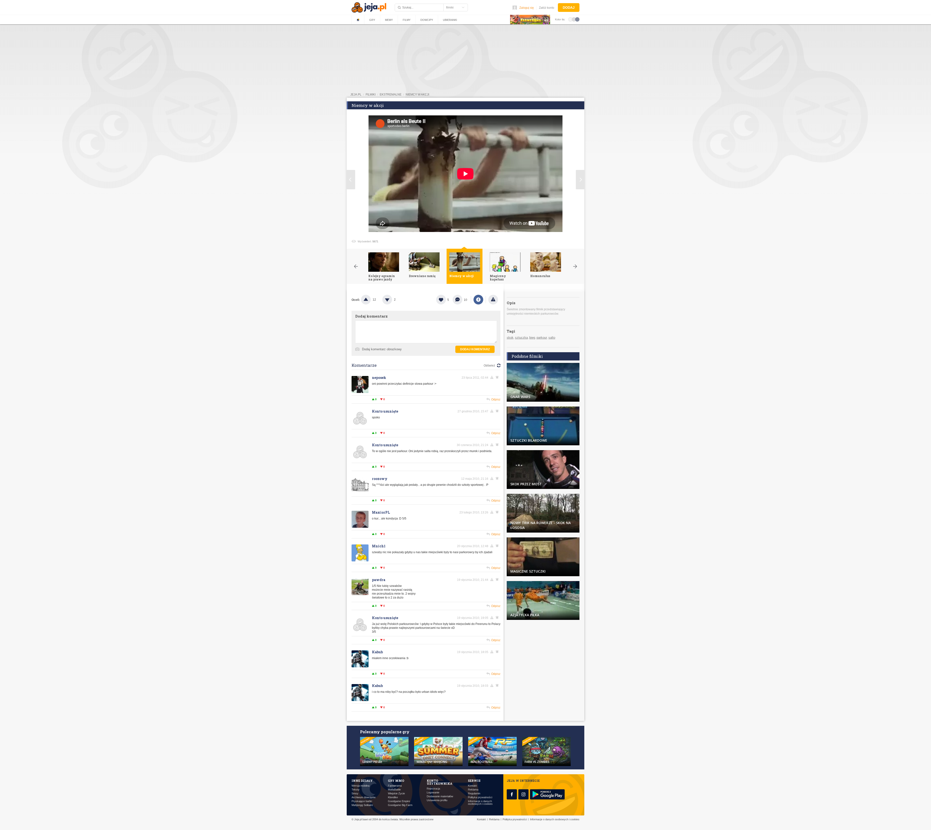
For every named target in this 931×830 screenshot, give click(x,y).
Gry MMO (396, 780)
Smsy (355, 793)
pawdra (378, 579)
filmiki (371, 94)
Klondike (393, 797)
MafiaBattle (394, 789)
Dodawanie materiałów (440, 796)
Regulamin (474, 793)
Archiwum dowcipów (364, 797)
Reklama (473, 789)
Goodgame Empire (399, 801)
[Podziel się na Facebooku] (478, 299)
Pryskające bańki (362, 801)
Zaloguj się (526, 7)
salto (551, 337)
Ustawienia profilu (437, 800)
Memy (389, 19)
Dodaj (569, 7)
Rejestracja (433, 788)
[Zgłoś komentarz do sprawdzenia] (492, 377)
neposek (379, 377)
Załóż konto (546, 7)
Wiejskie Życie (396, 793)
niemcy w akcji (417, 94)
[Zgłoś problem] (493, 299)
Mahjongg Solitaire (362, 805)
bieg (532, 337)
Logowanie (433, 792)
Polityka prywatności (480, 797)
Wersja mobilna (360, 785)
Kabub (377, 652)
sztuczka (521, 337)
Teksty (356, 789)
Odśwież (489, 365)
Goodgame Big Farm (400, 805)
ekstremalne (390, 94)
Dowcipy (426, 19)
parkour (542, 337)
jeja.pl (355, 94)
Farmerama (395, 785)
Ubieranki (450, 19)
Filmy (406, 19)
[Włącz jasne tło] (570, 19)
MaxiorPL (381, 512)
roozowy (379, 478)
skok (510, 337)
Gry (372, 19)
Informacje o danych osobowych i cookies (480, 802)
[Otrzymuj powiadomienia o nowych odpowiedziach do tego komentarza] (498, 377)
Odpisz (495, 399)
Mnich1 (378, 546)
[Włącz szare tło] (574, 19)
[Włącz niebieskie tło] (577, 19)
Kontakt (472, 785)
